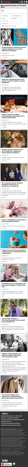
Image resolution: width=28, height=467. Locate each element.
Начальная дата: (5, 20)
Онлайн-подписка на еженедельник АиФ (12, 419)
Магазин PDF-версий (12, 417)
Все (3, 10)
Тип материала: (5, 15)
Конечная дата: (5, 23)
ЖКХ (3, 296)
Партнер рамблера (12, 460)
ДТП (3, 92)
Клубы (3, 197)
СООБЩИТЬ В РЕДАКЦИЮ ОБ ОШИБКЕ (11, 425)
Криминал (5, 261)
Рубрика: (3, 18)
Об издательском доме (7, 416)
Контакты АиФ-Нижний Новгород (10, 423)
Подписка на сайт (6, 421)
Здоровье (4, 57)
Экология (4, 331)
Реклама (3, 417)
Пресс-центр (18, 416)
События (4, 127)
